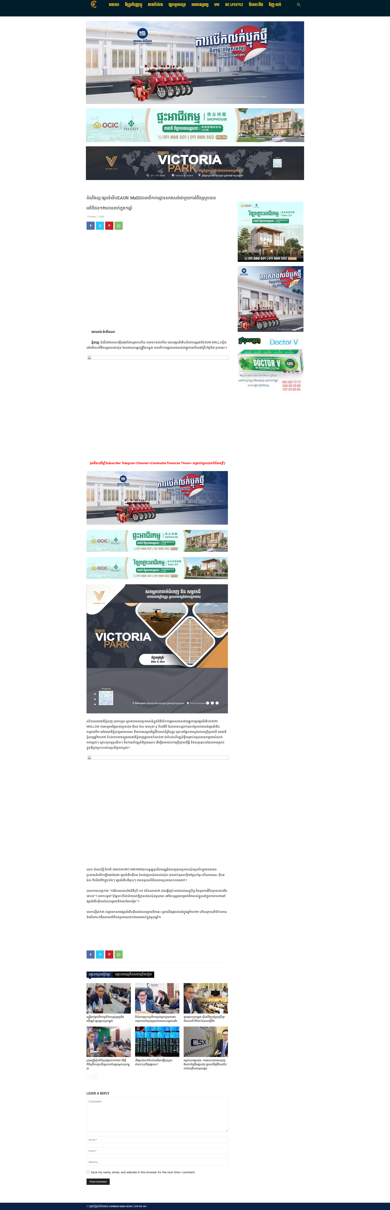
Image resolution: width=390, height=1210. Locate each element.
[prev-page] (89, 1076)
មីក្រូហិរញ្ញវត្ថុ (133, 4)
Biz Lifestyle (234, 4)
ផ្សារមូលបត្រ (177, 4)
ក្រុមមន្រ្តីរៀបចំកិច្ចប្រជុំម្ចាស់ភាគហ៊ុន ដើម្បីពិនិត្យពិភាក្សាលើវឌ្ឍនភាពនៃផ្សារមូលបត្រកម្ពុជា (108, 1064)
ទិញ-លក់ (275, 4)
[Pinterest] (109, 226)
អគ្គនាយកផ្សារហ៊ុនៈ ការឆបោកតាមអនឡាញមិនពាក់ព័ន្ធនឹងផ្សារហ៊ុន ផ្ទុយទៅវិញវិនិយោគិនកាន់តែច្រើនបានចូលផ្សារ (205, 1064)
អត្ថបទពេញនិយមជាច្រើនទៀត (133, 974)
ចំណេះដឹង (256, 4)
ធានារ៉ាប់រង (155, 4)
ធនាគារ (114, 4)
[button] (298, 5)
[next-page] (95, 1076)
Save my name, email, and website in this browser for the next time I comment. (143, 1172)
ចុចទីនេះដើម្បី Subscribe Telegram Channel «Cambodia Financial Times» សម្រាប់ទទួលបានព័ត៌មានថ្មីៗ (157, 463)
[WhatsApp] (119, 226)
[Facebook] (91, 226)
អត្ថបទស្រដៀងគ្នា (99, 974)
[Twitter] (100, 226)
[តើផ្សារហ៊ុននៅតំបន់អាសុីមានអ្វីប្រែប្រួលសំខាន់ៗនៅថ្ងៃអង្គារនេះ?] (157, 1042)
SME (217, 4)
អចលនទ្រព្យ (200, 4)
